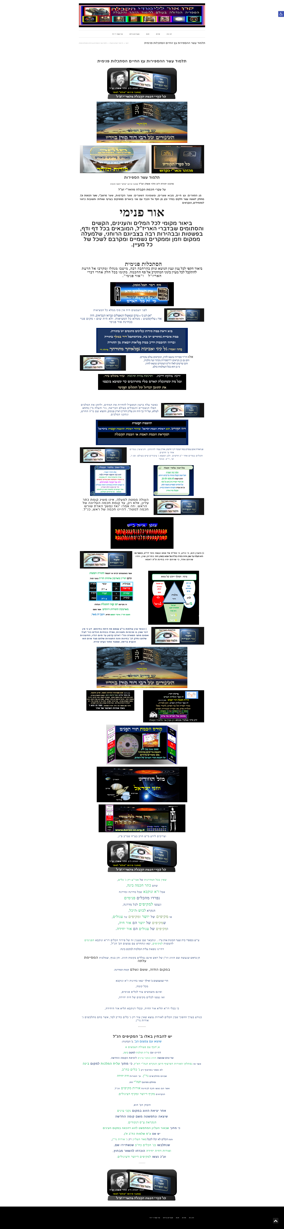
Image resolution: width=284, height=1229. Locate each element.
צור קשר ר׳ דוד (155, 1217)
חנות (177, 1217)
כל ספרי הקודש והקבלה (116, 43)
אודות (184, 1217)
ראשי (126, 43)
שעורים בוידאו (168, 1217)
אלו (166, 361)
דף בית (191, 1217)
